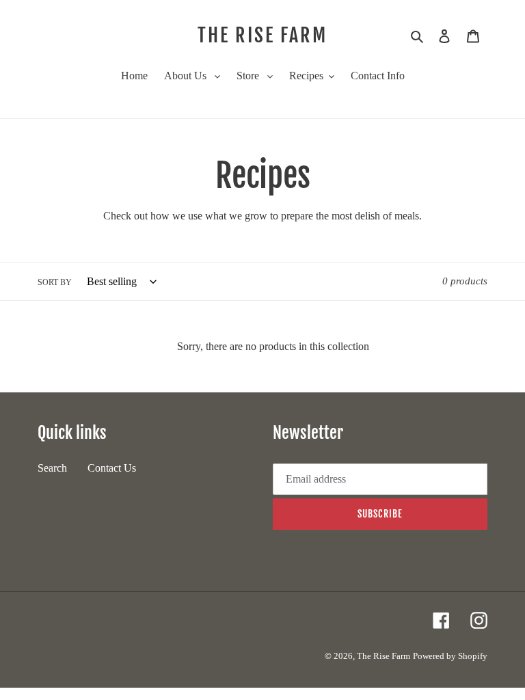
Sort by (55, 282)
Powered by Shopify (450, 656)
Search (52, 468)
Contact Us (112, 468)
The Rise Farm (262, 35)
